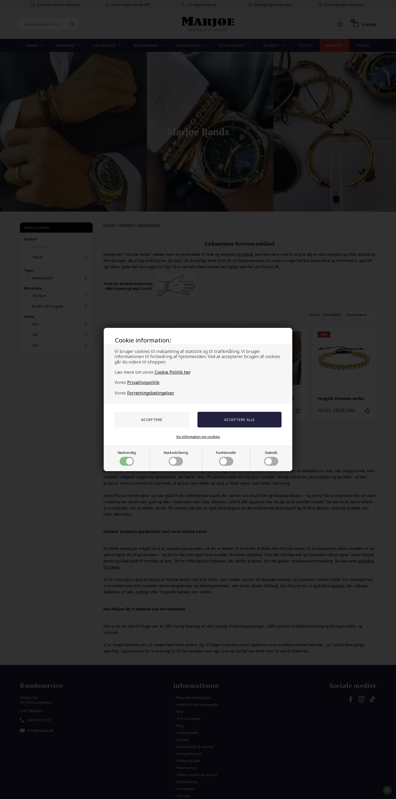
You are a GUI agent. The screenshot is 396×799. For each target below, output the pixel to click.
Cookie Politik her (172, 372)
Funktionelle (226, 452)
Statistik (271, 452)
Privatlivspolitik (143, 382)
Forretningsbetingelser (150, 393)
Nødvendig (127, 452)
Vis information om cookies (198, 436)
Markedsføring (176, 452)
